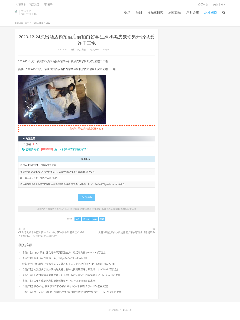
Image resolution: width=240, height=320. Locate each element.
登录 (127, 12)
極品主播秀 (155, 12)
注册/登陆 (47, 149)
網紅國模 (210, 12)
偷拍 (78, 219)
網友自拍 (174, 12)
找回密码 (48, 4)
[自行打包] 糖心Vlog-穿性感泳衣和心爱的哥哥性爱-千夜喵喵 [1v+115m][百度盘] (64, 286)
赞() (88, 197)
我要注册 (34, 4)
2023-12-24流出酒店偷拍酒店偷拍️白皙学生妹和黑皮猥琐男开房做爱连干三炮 (100, 209)
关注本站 (218, 4)
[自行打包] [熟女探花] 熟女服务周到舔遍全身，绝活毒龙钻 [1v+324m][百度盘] (63, 252)
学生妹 (86, 219)
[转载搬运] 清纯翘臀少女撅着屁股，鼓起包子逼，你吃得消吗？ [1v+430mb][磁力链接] (68, 264)
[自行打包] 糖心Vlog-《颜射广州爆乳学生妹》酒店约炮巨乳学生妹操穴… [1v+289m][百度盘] (71, 292)
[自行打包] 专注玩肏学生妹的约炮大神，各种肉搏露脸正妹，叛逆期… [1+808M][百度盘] (69, 269)
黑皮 (102, 219)
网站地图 (127, 310)
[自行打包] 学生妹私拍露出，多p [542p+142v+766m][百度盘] (54, 258)
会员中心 (203, 4)
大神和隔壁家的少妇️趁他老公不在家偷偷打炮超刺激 (126, 232)
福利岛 (16, 12)
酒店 (95, 219)
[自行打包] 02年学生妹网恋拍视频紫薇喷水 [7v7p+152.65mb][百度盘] (58, 280)
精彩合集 (192, 12)
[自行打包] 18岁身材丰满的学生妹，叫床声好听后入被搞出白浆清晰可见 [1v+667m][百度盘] (71, 275)
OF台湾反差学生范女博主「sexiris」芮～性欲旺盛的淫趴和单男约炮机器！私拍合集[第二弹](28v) (51, 234)
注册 (139, 12)
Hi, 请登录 (20, 4)
